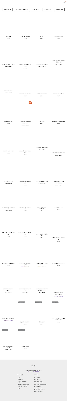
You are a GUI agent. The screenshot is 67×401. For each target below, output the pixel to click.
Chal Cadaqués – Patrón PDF (25, 151)
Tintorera (42, 121)
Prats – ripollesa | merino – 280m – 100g (59, 61)
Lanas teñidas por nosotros (22, 9)
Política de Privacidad (22, 386)
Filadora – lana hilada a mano (25, 65)
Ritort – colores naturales (25, 93)
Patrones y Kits (59, 9)
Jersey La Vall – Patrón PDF (41, 234)
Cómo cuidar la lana (22, 381)
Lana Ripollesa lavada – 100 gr (8, 346)
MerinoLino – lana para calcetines (25, 122)
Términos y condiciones (23, 384)
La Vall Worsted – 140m (42, 64)
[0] (64, 2)
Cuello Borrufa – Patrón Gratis (42, 264)
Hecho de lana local (38, 391)
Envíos (19, 383)
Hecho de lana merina (39, 389)
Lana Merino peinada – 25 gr (25, 289)
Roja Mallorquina (59, 36)
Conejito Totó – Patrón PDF (25, 207)
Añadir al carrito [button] (25, 267)
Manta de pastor (38, 388)
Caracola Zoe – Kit (8, 181)
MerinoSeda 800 (8, 121)
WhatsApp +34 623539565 (33, 371)
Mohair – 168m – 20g (8, 151)
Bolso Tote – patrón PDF (8, 318)
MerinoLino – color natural (58, 121)
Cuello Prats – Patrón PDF (58, 263)
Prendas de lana (38, 381)
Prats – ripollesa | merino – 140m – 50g (59, 319)
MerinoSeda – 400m (58, 93)
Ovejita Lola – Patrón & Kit (42, 147)
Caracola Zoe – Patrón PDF (25, 182)
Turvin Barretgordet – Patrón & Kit (58, 182)
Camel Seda (42, 322)
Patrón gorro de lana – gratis (25, 264)
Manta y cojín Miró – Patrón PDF (42, 207)
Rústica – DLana (25, 346)
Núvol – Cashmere (25, 36)
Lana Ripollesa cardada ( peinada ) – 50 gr (42, 289)
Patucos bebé (37, 386)
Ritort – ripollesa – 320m (8, 64)
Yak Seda (8, 36)
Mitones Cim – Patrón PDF (8, 263)
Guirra (41, 36)
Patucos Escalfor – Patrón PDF (8, 233)
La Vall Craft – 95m (8, 90)
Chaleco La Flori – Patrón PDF (59, 238)
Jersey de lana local (38, 383)
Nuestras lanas (7, 9)
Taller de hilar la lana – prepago (8, 289)
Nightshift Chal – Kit (25, 322)
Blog (19, 388)
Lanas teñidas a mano (39, 377)
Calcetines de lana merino (40, 384)
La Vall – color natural (42, 93)
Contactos (20, 379)
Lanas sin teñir (36, 9)
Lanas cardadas (47, 9)
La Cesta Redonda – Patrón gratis (59, 293)
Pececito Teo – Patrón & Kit (8, 207)
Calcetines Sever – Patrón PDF (25, 233)
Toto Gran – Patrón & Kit (42, 181)
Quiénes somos (21, 377)
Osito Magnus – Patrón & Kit (59, 152)
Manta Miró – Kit (58, 207)
